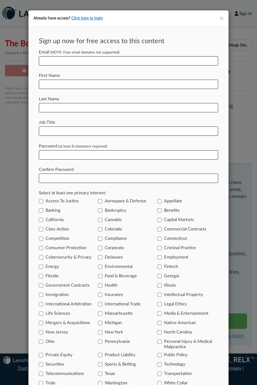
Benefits (172, 210)
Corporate (114, 248)
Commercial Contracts (185, 229)
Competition (57, 238)
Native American (180, 323)
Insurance (114, 295)
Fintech (171, 267)
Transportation (178, 374)
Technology (174, 364)
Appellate (173, 201)
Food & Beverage (121, 276)
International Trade (123, 304)
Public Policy (176, 355)
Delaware (114, 257)
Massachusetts (119, 313)
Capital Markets (179, 220)
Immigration (57, 295)
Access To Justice (62, 201)
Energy (52, 267)
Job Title (47, 122)
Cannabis (113, 220)
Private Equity (59, 355)
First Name (49, 76)
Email (79, 52)
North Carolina (178, 332)
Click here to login (87, 18)
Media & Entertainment (186, 313)
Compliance (116, 238)
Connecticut (175, 238)
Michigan (113, 323)
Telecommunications (65, 374)
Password (73, 146)
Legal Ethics (175, 304)
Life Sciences (58, 313)
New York (114, 332)
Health (111, 285)
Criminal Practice (180, 248)
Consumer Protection (66, 248)
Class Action (57, 229)
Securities (55, 364)
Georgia (171, 276)
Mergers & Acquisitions (68, 323)
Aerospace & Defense (125, 201)
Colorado (113, 229)
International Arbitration (68, 304)
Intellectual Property (183, 295)
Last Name (49, 99)
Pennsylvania (117, 342)
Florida (52, 276)
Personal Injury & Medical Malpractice (188, 344)
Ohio (50, 342)
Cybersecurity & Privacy (69, 257)
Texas (110, 374)
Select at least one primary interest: (72, 193)
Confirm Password (56, 170)
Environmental (119, 267)
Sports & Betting (120, 364)
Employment (176, 257)
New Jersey (57, 332)
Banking (53, 210)
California (55, 220)
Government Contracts (68, 285)
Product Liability (120, 355)
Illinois (170, 285)
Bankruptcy (115, 210)
